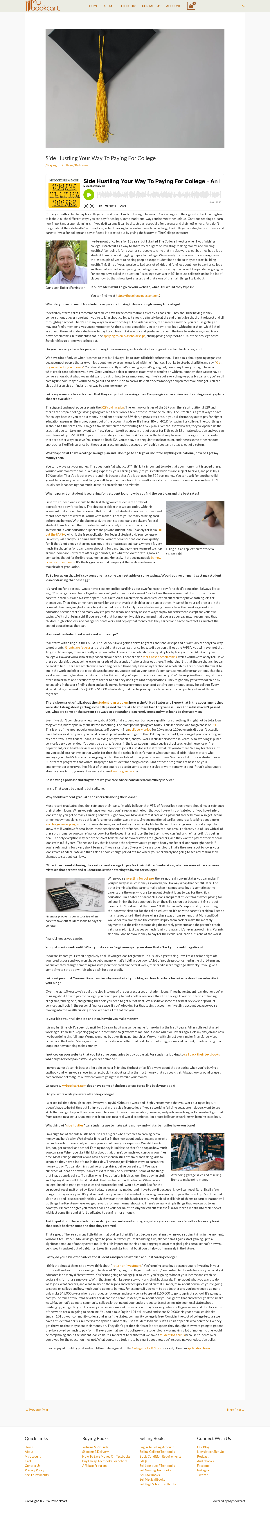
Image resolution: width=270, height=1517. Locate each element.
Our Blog (203, 1447)
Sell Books (128, 6)
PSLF (215, 725)
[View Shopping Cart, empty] (191, 6)
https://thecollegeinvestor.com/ (137, 295)
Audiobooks (205, 1461)
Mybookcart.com (74, 1086)
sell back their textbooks (202, 1054)
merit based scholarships (160, 657)
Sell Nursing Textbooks (155, 1470)
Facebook (203, 1466)
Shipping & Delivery (95, 1452)
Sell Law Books (150, 1475)
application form (198, 1348)
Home (93, 6)
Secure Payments (37, 1475)
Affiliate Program (94, 1466)
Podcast (203, 1456)
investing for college (140, 878)
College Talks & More (146, 1348)
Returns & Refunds (95, 1447)
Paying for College (60, 165)
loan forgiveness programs (64, 824)
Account (173, 6)
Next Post (236, 1410)
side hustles (74, 1125)
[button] (243, 6)
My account (33, 1456)
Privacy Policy (34, 1470)
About (109, 6)
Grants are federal (78, 647)
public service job (139, 729)
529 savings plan (112, 407)
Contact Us (151, 6)
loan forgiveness (122, 771)
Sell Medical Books (152, 1479)
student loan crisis (172, 1335)
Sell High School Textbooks (158, 1484)
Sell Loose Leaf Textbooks (157, 1466)
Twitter (202, 1475)
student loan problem (113, 702)
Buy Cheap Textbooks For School (104, 1461)
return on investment (126, 1266)
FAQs (143, 1461)
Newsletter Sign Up (210, 1452)
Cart (28, 1461)
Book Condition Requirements (160, 1456)
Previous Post (36, 1410)
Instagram (204, 1470)
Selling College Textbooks (157, 1452)
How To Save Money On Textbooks (106, 1456)
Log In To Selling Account (157, 1447)
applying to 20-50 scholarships (124, 336)
